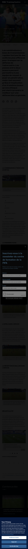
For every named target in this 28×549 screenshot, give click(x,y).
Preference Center (14, 537)
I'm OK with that (14, 546)
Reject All (14, 542)
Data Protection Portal (7, 534)
